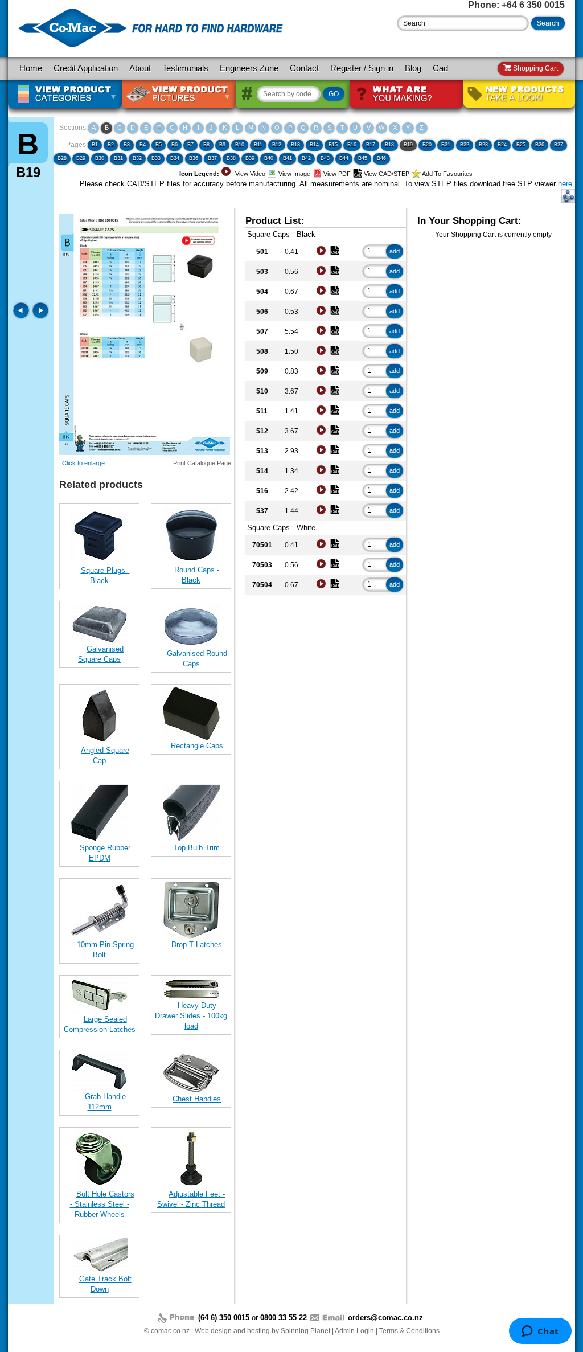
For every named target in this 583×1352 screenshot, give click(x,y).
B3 (127, 145)
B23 (483, 145)
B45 (362, 158)
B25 (520, 145)
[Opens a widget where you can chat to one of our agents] (540, 1332)
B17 (370, 145)
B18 (389, 145)
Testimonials (185, 68)
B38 (231, 158)
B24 (502, 145)
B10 (239, 145)
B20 (427, 145)
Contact (304, 68)
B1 (95, 145)
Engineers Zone (249, 68)
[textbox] (463, 23)
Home (30, 68)
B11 (258, 145)
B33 (156, 158)
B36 (193, 158)
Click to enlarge (83, 463)
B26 (539, 145)
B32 (137, 158)
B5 (158, 145)
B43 (325, 158)
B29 (80, 158)
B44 (343, 158)
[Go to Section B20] (40, 316)
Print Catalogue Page (202, 463)
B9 (222, 145)
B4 (142, 145)
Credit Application (86, 68)
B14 (314, 145)
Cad (440, 68)
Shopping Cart (534, 68)
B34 (174, 158)
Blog (413, 68)
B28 (62, 158)
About (140, 68)
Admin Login (354, 1331)
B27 (558, 145)
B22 (464, 145)
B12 (276, 145)
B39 (249, 158)
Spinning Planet (306, 1331)
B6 (174, 145)
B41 (287, 158)
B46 (381, 158)
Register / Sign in (361, 68)
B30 (99, 158)
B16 (351, 145)
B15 (333, 145)
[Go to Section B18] (22, 316)
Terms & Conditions (409, 1331)
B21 (445, 145)
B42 (306, 158)
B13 (295, 145)
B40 (268, 158)
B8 (206, 145)
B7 (190, 145)
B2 (111, 145)
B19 (408, 145)
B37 (212, 158)
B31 (118, 158)
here (565, 183)
